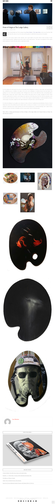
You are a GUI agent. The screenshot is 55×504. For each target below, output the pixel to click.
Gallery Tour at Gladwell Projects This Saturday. (12, 480)
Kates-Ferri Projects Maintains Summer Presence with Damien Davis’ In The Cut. (18, 483)
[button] (51, 1)
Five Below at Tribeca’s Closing (9, 478)
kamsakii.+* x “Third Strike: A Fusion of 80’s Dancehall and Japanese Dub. (17, 475)
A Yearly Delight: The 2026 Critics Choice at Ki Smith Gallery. (15, 473)
